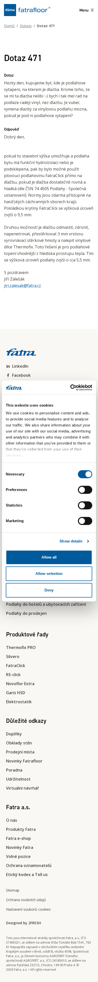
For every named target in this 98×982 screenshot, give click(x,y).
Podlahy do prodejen (26, 613)
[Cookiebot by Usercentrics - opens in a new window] (70, 387)
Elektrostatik (19, 701)
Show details (71, 541)
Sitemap (12, 890)
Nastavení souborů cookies (28, 909)
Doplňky (14, 734)
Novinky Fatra (19, 847)
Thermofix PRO (21, 647)
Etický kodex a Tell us (27, 874)
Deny (49, 590)
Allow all (49, 557)
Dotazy (26, 25)
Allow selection (49, 573)
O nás (11, 820)
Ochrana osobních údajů (26, 899)
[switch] (85, 490)
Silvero (12, 656)
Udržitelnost (18, 779)
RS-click (13, 674)
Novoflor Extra (20, 683)
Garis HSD (15, 692)
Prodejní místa (20, 752)
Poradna (14, 770)
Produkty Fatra (21, 829)
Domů (9, 25)
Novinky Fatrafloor (24, 761)
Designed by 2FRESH (23, 922)
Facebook (21, 375)
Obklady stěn (19, 743)
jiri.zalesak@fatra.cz (22, 285)
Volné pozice (18, 856)
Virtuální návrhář (22, 788)
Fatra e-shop (18, 838)
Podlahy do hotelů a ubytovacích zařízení (46, 604)
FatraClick (15, 665)
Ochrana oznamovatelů (29, 865)
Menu (83, 10)
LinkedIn (20, 366)
